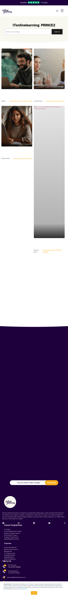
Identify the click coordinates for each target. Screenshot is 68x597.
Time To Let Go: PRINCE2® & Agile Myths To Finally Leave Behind (47, 243)
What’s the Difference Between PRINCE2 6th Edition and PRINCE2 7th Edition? (49, 94)
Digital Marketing (9, 557)
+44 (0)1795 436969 (14, 567)
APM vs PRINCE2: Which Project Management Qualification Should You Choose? (16, 94)
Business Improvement (11, 549)
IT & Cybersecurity (9, 553)
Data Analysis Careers (10, 535)
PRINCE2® (26, 101)
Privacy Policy (23, 589)
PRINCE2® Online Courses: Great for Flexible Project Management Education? (14, 151)
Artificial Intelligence (10, 559)
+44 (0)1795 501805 (14, 573)
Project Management (16, 101)
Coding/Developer (9, 555)
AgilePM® (45, 252)
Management (8, 551)
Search (57, 32)
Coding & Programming (11, 537)
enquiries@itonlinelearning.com (16, 577)
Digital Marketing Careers (11, 539)
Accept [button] (34, 593)
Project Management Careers (13, 531)
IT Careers (7, 529)
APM (30, 101)
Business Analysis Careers (12, 533)
